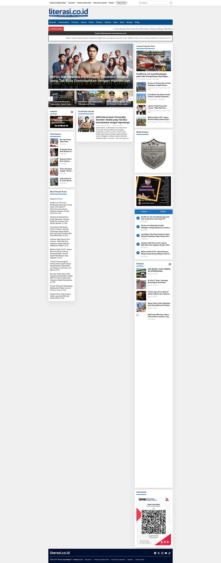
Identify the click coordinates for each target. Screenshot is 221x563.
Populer (144, 211)
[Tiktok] (169, 553)
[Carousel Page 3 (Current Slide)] (61, 125)
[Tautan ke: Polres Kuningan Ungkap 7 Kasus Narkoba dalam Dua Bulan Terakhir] (54, 172)
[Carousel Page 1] (56, 125)
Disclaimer (88, 559)
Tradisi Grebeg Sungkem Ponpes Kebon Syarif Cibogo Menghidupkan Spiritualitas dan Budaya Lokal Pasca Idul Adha (60, 266)
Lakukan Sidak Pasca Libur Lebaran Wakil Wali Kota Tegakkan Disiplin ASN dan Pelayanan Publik (157, 107)
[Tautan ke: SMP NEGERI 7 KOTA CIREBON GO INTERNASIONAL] (141, 273)
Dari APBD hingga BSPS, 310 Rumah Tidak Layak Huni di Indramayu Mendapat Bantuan (117, 103)
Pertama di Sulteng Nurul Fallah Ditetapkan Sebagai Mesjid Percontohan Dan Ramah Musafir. (159, 84)
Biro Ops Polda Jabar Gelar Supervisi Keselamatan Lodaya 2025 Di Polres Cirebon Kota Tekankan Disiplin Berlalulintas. (65, 141)
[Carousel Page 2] (59, 125)
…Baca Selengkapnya (122, 138)
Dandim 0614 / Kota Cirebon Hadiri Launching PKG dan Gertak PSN (60, 296)
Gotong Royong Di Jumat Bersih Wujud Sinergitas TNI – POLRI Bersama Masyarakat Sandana (66, 180)
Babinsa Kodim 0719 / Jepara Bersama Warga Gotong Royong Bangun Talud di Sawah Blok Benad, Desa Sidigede (61, 253)
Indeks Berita (139, 559)
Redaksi (53, 199)
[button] (171, 3)
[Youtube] (165, 553)
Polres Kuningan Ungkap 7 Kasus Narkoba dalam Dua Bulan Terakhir (66, 170)
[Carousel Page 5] (67, 125)
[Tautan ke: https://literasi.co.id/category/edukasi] (72, 112)
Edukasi (98, 125)
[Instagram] (162, 553)
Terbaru (163, 211)
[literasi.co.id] (68, 12)
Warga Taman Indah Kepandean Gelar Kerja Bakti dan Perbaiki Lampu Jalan (159, 304)
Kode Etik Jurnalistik (118, 559)
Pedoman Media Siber (101, 559)
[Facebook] (155, 553)
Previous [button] (139, 191)
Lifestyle (103, 125)
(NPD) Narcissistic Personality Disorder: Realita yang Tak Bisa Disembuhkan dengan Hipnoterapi (90, 78)
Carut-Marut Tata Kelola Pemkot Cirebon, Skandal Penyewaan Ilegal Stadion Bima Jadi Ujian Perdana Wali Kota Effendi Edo (60, 231)
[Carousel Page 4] (64, 125)
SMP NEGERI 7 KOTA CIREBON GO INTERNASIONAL (159, 270)
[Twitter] (158, 553)
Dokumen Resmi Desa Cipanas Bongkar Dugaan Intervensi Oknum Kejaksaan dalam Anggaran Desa (66, 160)
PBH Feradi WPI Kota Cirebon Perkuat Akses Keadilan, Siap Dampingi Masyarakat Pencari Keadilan (158, 316)
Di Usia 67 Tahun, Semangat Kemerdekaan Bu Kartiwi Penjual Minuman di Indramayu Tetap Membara (159, 282)
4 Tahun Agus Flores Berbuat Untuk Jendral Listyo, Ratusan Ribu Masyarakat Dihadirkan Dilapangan (61, 121)
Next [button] (168, 191)
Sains (108, 125)
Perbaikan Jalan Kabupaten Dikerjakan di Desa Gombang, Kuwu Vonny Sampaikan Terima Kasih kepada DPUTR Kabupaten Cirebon (90, 103)
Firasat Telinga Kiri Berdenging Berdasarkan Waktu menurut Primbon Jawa (61, 288)
